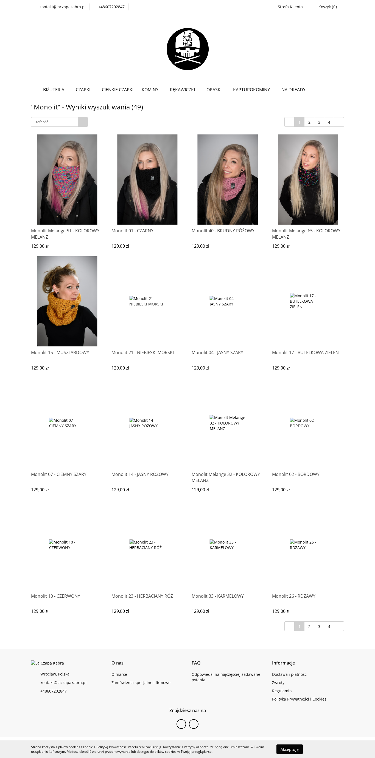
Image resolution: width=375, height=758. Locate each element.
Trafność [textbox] (41, 121)
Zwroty (278, 682)
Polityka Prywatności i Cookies (299, 699)
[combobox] (59, 122)
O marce (119, 674)
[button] (117, 663)
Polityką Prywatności (111, 747)
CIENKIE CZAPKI (117, 90)
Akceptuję (290, 749)
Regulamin (282, 690)
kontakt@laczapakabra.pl (63, 682)
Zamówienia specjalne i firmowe (140, 682)
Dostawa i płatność (289, 674)
